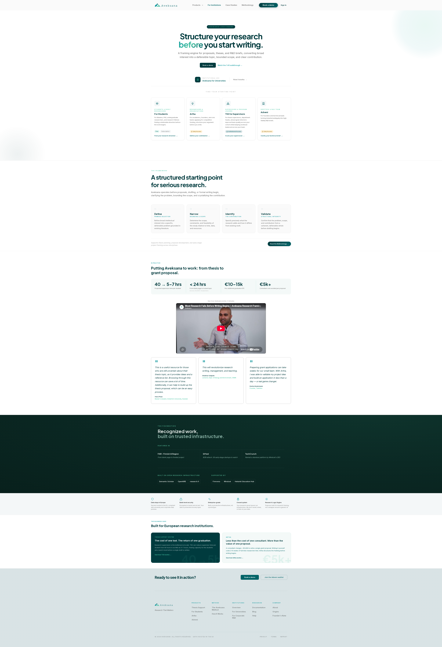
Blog (254, 612)
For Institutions (214, 5)
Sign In (283, 5)
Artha (194, 616)
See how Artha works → (234, 558)
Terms (274, 637)
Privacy (263, 637)
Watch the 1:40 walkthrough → (230, 65)
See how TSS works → (163, 555)
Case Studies (231, 5)
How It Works (217, 614)
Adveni (195, 620)
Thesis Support (198, 608)
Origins (276, 612)
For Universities (239, 612)
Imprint (283, 637)
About (275, 608)
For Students (197, 612)
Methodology (247, 5)
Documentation (258, 608)
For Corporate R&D (238, 617)
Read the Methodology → (279, 244)
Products (196, 5)
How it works (240, 79)
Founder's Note (279, 616)
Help (254, 616)
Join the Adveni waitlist (274, 577)
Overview (236, 608)
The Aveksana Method (218, 609)
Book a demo (268, 5)
